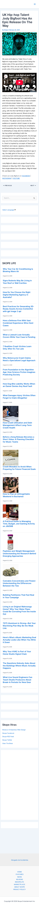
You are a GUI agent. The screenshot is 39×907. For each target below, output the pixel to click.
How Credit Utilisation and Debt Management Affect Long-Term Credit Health (17, 425)
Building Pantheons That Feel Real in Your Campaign (18, 596)
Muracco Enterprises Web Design (14, 730)
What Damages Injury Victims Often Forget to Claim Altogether (19, 396)
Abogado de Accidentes (19, 860)
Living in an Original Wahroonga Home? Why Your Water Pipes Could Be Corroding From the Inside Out (19, 610)
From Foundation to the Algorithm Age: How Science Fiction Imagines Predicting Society (19, 372)
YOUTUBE (16, 178)
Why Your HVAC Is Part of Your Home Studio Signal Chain (17, 652)
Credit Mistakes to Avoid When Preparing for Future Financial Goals (19, 467)
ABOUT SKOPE (19, 887)
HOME (19, 872)
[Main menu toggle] (35, 4)
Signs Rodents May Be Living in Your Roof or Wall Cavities (17, 281)
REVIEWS (19, 879)
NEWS (19, 877)
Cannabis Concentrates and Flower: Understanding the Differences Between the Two (19, 583)
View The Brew (7, 743)
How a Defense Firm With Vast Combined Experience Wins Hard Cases (18, 322)
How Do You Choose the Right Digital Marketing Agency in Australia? (16, 294)
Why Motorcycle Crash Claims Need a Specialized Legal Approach (19, 359)
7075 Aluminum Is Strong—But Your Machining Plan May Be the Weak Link (19, 625)
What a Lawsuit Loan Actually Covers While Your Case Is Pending (19, 335)
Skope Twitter (7, 740)
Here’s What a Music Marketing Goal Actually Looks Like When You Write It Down (19, 639)
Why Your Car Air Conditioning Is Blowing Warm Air (18, 270)
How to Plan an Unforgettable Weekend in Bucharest (16, 495)
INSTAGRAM (6, 178)
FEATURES (19, 874)
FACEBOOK (26, 176)
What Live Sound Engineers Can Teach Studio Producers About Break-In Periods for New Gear (17, 679)
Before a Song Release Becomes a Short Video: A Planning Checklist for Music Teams (18, 439)
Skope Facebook (8, 733)
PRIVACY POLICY (19, 889)
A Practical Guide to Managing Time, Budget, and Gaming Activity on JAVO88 (19, 523)
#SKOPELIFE (19, 882)
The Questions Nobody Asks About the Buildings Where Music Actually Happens (19, 665)
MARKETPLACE (19, 884)
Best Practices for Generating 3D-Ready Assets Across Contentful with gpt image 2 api (18, 308)
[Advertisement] (19, 784)
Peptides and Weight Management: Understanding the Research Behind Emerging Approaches (19, 553)
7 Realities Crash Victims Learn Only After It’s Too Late (17, 347)
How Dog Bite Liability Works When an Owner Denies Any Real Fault (19, 385)
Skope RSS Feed (8, 736)
